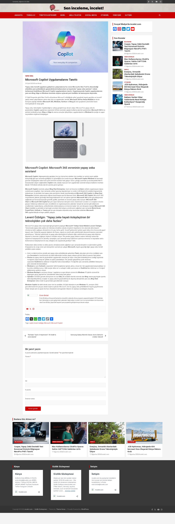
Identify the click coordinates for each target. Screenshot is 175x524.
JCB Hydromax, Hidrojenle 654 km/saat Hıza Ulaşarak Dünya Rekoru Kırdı (136, 86)
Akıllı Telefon (75, 15)
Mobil (62, 15)
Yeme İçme (117, 15)
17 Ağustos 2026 (129, 66)
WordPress (85, 509)
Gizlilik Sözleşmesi (41, 509)
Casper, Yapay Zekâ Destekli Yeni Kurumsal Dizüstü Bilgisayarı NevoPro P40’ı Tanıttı (136, 47)
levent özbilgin (39, 323)
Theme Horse (60, 509)
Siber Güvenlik (129, 57)
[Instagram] (33, 309)
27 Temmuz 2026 (130, 107)
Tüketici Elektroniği (47, 15)
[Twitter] (30, 309)
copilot (31, 323)
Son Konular (119, 38)
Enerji (126, 69)
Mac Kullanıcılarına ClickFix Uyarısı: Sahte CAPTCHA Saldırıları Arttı (136, 61)
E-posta (28, 390)
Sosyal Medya (91, 15)
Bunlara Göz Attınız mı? (25, 419)
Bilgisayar (127, 41)
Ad (26, 381)
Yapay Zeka (29, 76)
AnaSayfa (18, 15)
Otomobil (105, 15)
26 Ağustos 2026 (129, 53)
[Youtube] (27, 309)
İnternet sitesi (30, 399)
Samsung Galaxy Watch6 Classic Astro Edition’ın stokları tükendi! (87, 336)
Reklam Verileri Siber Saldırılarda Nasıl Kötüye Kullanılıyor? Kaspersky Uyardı (135, 100)
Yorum (28, 356)
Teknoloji (31, 15)
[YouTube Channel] (132, 29)
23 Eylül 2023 (29, 83)
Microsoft (47, 323)
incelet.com (140, 53)
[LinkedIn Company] (124, 29)
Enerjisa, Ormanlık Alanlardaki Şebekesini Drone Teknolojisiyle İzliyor (137, 74)
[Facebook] (115, 29)
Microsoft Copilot (57, 323)
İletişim (128, 15)
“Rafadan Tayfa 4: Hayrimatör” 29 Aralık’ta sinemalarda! (42, 336)
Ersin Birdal (37, 83)
